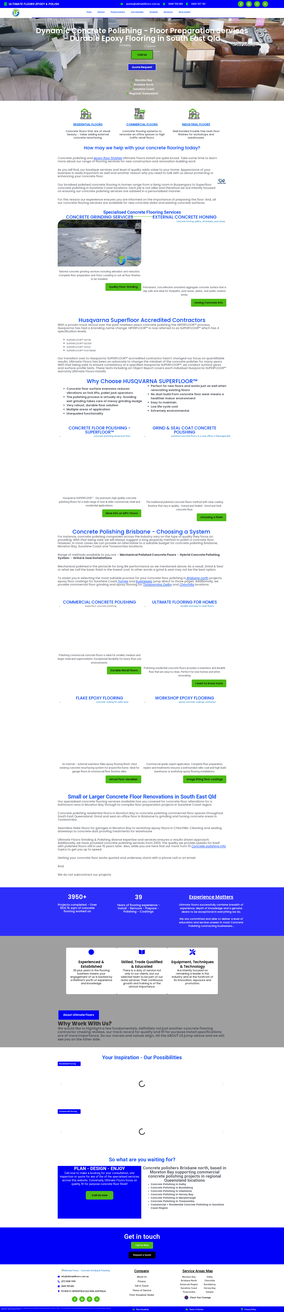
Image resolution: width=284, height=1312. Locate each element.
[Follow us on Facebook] (241, 4)
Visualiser (154, 12)
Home (89, 12)
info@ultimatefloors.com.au (75, 1276)
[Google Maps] (82, 1299)
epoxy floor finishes (108, 158)
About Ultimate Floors (78, 1015)
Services (101, 12)
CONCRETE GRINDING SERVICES (99, 217)
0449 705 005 (67, 1286)
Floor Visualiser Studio (141, 1295)
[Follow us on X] (265, 4)
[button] (61, 1084)
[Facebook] (75, 1299)
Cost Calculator (137, 12)
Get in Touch (142, 1285)
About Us (142, 1276)
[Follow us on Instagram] (257, 4)
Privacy (142, 1281)
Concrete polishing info (208, 846)
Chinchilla (186, 584)
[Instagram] (89, 1299)
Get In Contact (184, 12)
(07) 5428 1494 (68, 1281)
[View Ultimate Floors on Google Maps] (249, 4)
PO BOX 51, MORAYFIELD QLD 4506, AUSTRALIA (83, 1291)
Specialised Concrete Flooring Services (142, 212)
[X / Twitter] (97, 1299)
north (197, 578)
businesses (144, 581)
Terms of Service (141, 1290)
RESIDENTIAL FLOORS (88, 124)
